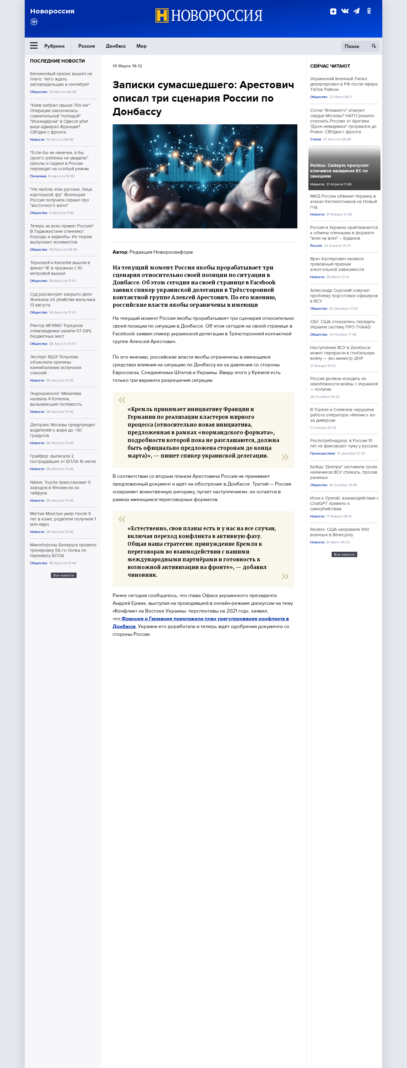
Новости (37, 140)
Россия (86, 46)
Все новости (63, 575)
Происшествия (322, 453)
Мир (141, 46)
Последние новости (57, 61)
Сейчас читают (330, 66)
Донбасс (116, 46)
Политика (38, 176)
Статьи (315, 139)
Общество (38, 92)
